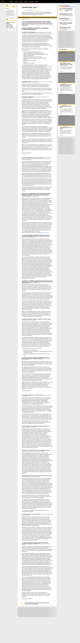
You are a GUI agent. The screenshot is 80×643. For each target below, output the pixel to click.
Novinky (11, 1)
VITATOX (7, 8)
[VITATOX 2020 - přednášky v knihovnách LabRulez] (66, 83)
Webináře (21, 1)
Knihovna (16, 1)
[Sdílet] (71, 70)
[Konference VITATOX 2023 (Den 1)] (66, 104)
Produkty (26, 1)
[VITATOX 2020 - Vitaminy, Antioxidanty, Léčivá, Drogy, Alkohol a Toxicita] (66, 61)
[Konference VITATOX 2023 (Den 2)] (66, 126)
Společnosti (31, 1)
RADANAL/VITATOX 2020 (37, 10)
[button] (6, 29)
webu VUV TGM (45, 232)
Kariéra (36, 1)
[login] (78, 1)
